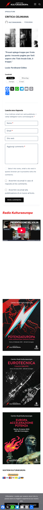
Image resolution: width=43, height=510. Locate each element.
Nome (10, 123)
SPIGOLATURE (10, 11)
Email (10, 131)
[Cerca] (39, 4)
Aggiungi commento (16, 146)
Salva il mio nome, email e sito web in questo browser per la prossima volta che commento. (20, 172)
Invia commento (14, 200)
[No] (40, 501)
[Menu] (35, 4)
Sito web (10, 138)
